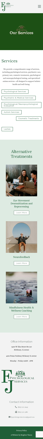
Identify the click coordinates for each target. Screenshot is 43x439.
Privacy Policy (21, 430)
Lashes (7, 129)
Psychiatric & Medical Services (18, 98)
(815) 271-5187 (23, 412)
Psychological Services (15, 92)
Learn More (21, 213)
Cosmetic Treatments (28, 119)
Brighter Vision (26, 435)
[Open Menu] (39, 6)
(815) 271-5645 (23, 407)
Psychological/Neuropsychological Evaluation (21, 105)
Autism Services (11, 112)
